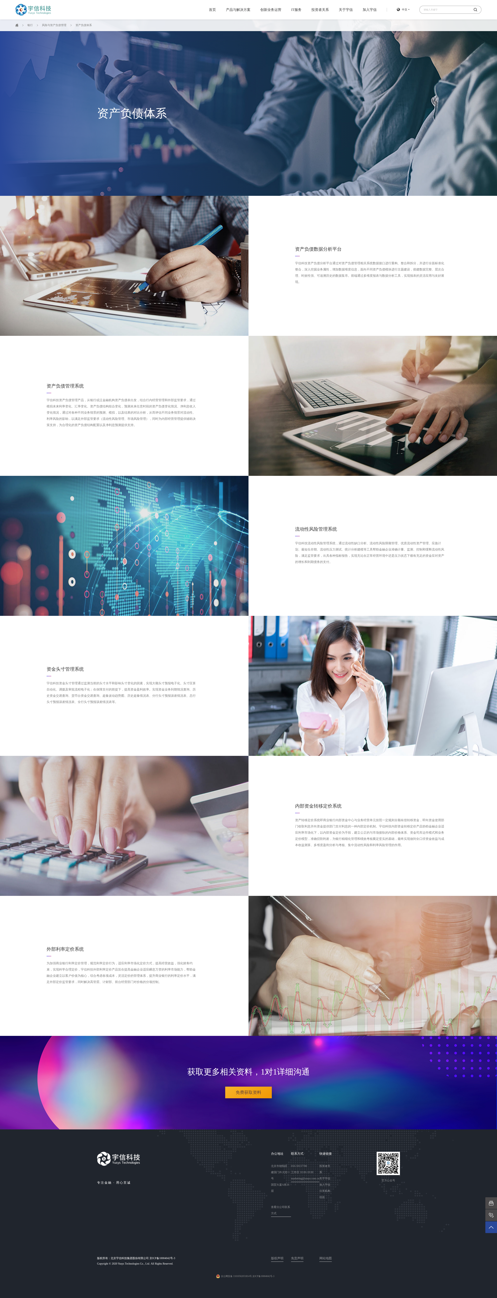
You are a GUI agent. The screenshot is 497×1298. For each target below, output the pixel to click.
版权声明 (277, 1258)
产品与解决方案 (238, 10)
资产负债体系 (84, 25)
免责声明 (297, 1258)
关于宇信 (346, 10)
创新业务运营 (270, 10)
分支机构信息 (324, 1194)
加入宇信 (370, 10)
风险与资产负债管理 (54, 25)
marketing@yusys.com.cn (305, 1178)
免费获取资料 (248, 1092)
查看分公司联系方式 (280, 1210)
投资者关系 (320, 10)
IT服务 (296, 10)
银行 (30, 25)
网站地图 (325, 1258)
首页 (212, 10)
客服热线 (491, 1215)
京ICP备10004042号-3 (162, 1258)
